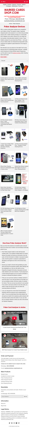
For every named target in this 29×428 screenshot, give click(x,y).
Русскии (20, 6)
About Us (3, 403)
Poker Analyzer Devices (6, 379)
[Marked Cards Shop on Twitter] (9, 423)
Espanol (14, 4)
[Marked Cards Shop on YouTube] (16, 423)
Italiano (23, 4)
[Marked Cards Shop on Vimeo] (18, 423)
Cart (27, 1)
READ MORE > (4, 57)
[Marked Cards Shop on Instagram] (14, 423)
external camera (17, 53)
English (5, 4)
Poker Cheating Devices (6, 378)
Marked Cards (4, 374)
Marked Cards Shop (15, 426)
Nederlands (15, 6)
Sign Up (25, 396)
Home (10, 23)
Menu (4, 1)
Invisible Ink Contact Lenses (7, 376)
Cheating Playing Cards (6, 381)
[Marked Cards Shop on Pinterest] (12, 423)
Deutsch (9, 4)
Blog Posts (3, 405)
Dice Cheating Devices (6, 383)
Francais (19, 4)
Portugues (8, 6)
